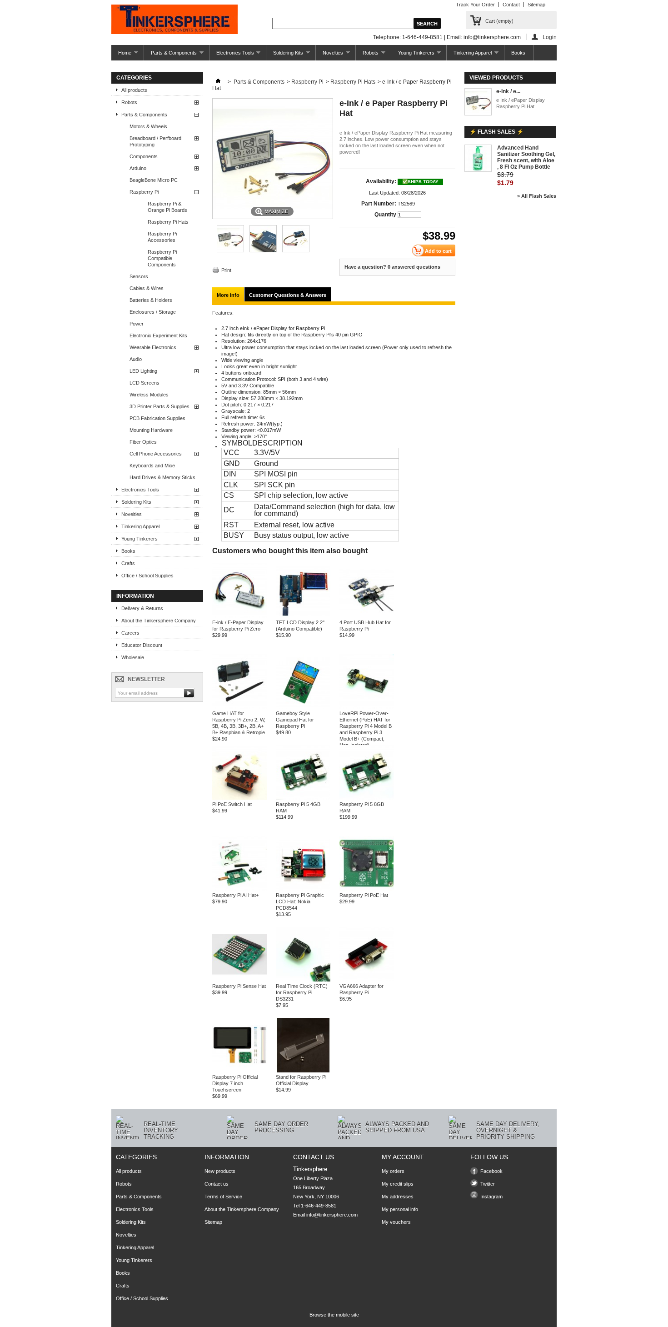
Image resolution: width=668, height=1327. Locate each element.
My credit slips (398, 1184)
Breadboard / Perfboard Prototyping (155, 141)
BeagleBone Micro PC (154, 180)
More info (228, 295)
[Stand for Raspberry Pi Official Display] (303, 1070)
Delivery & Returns (142, 608)
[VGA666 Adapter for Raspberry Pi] (366, 979)
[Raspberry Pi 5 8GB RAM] (366, 798)
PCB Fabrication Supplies (157, 418)
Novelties (329, 55)
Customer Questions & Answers (287, 295)
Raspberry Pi (144, 192)
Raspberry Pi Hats (168, 222)
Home (121, 55)
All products (134, 90)
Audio (136, 359)
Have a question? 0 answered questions (392, 267)
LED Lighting (143, 371)
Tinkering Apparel (469, 55)
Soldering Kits (284, 55)
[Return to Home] (218, 82)
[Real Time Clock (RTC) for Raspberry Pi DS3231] (303, 979)
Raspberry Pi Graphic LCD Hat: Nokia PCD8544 (300, 901)
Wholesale (132, 657)
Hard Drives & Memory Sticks (162, 477)
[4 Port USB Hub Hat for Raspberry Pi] (366, 616)
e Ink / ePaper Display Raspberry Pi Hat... (520, 103)
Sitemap (536, 4)
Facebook (491, 1171)
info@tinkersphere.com (332, 1214)
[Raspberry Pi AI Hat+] (239, 888)
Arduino (138, 168)
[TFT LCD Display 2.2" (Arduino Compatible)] (303, 616)
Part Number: (378, 203)
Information (135, 596)
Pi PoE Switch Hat (232, 804)
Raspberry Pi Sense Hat (239, 986)
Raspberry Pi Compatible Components (162, 258)
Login (550, 37)
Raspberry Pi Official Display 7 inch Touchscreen (235, 1083)
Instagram (491, 1196)
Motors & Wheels (148, 126)
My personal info (400, 1209)
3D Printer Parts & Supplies (159, 406)
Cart (499, 21)
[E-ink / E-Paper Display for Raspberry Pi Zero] (239, 616)
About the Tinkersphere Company (158, 620)
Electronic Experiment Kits (158, 335)
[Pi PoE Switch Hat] (239, 798)
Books (518, 52)
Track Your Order (475, 4)
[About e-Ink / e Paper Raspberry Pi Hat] (478, 102)
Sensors (139, 276)
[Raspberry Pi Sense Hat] (239, 979)
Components (144, 156)
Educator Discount (141, 645)
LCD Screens (145, 383)
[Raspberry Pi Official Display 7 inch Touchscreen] (239, 1070)
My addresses (398, 1196)
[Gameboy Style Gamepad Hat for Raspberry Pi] (303, 707)
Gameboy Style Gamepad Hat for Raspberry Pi (295, 720)
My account (403, 1157)
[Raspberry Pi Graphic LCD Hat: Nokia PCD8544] (303, 888)
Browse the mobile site (334, 1314)
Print (226, 270)
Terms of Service (223, 1196)
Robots (367, 55)
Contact (511, 4)
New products (219, 1171)
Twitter (487, 1184)
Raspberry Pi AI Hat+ (235, 895)
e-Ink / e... (508, 91)
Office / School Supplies (147, 575)
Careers (130, 633)
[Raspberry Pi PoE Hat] (366, 888)
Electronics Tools (231, 55)
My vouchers (396, 1222)
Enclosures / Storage (153, 312)
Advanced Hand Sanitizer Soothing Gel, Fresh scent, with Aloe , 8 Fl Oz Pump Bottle (526, 157)
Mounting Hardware (151, 430)
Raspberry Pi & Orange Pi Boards (167, 207)
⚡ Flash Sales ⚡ (496, 132)
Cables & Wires (147, 288)
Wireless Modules (149, 394)
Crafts (128, 563)
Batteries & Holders (151, 300)
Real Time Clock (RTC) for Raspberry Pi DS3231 (302, 992)
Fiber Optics (143, 442)
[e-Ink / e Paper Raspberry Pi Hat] (230, 250)
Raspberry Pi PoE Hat (363, 895)
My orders (393, 1171)
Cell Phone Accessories (156, 453)
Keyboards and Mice (152, 465)
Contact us (216, 1184)
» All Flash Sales (536, 196)
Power (137, 323)
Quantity (385, 214)
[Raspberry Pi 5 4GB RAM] (303, 798)
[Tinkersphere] (174, 20)
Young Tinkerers (412, 55)
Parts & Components (170, 55)
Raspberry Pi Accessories (162, 237)
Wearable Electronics (153, 347)
